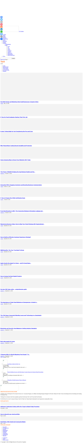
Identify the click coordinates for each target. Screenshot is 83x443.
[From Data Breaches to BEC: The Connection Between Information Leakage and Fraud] (41, 209)
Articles (9, 51)
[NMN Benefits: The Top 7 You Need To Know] (41, 248)
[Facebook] (1, 17)
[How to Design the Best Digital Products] (41, 274)
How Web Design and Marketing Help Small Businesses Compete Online (19, 102)
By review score (6, 70)
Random (4, 71)
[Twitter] (1, 19)
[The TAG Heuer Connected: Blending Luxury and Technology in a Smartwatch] (41, 313)
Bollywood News (11, 55)
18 (3, 357)
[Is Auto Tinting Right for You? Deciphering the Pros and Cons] (41, 129)
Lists (9, 46)
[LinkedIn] (1, 29)
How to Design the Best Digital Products (11, 276)
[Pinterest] (1, 24)
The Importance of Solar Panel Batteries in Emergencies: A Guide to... (18, 302)
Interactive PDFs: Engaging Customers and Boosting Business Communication (21, 185)
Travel (4, 39)
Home (4, 35)
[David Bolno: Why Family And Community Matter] (41, 420)
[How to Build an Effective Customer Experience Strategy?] (41, 235)
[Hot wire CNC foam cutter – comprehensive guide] (41, 287)
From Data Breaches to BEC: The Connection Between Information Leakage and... (21, 211)
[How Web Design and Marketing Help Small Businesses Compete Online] (41, 100)
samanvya (2, 173)
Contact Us (5, 437)
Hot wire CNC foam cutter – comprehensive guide (13, 289)
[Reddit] (1, 27)
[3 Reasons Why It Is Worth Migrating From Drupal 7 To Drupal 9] (41, 352)
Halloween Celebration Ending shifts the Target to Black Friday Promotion (19, 406)
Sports (9, 49)
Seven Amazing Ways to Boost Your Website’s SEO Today (15, 160)
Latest (4, 65)
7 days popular (6, 69)
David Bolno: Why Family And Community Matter (13, 422)
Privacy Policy (6, 439)
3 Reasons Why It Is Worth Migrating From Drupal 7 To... (15, 354)
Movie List (10, 53)
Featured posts (5, 66)
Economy (9, 50)
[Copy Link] (1, 36)
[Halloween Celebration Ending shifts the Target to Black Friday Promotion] (41, 405)
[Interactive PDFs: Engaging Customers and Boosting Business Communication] (41, 183)
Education (5, 41)
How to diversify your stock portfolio (10, 414)
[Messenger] (1, 34)
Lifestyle (4, 43)
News (4, 56)
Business (4, 37)
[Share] (1, 39)
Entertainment (8, 44)
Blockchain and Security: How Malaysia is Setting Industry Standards (18, 328)
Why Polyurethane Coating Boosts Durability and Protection (16, 145)
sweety (1, 199)
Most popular (5, 67)
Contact (4, 34)
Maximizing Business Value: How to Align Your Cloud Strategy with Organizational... (22, 224)
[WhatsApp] (1, 31)
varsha (1, 103)
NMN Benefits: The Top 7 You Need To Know (12, 250)
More (6, 45)
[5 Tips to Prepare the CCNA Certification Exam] (41, 196)
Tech (9, 48)
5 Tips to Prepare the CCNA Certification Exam (12, 198)
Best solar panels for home (7, 341)
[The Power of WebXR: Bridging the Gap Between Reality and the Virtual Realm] (41, 170)
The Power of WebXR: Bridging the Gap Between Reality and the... (17, 172)
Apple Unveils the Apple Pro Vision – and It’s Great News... (15, 263)
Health (4, 36)
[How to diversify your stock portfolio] (41, 412)
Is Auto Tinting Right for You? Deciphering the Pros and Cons (16, 131)
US (8, 47)
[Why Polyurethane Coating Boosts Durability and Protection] (41, 144)
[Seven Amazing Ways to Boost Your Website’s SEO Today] (41, 158)
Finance (4, 42)
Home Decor (5, 38)
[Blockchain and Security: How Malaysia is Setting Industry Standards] (41, 326)
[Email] (1, 22)
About (4, 438)
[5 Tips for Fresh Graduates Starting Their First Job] (41, 115)
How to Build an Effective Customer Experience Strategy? (15, 237)
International (10, 54)
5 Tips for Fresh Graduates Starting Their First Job (13, 117)
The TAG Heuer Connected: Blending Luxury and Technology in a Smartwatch (20, 315)
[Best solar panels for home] (41, 339)
